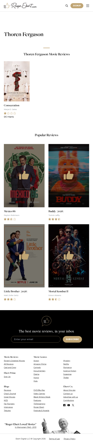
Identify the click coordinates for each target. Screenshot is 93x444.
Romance (67, 367)
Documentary (39, 371)
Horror (36, 378)
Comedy (37, 367)
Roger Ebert (39, 407)
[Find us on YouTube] (68, 405)
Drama (36, 374)
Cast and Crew (10, 367)
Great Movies (9, 397)
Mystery (66, 361)
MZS (6, 400)
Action (36, 361)
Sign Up (7, 377)
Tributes (7, 411)
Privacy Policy (69, 439)
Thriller (66, 378)
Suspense (67, 374)
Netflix (66, 364)
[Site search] (67, 5)
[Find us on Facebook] (64, 405)
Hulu (36, 381)
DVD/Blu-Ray (39, 390)
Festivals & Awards (41, 411)
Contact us (68, 394)
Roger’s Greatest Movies (14, 361)
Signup (77, 5)
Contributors (68, 400)
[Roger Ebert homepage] (20, 6)
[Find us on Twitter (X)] (73, 405)
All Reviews (8, 364)
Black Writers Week (42, 397)
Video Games (39, 394)
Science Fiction (69, 371)
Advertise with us (70, 397)
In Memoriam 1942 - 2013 (25, 427)
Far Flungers (9, 404)
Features (37, 400)
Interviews (8, 407)
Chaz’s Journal (10, 394)
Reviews (7, 390)
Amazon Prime (40, 364)
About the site (69, 390)
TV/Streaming (39, 404)
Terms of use (54, 439)
